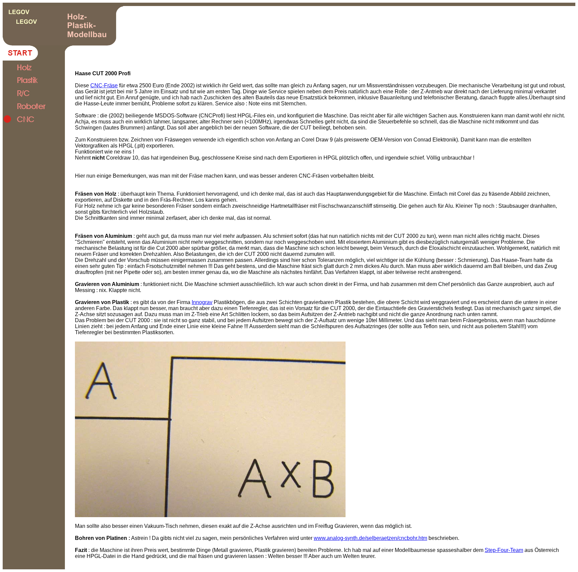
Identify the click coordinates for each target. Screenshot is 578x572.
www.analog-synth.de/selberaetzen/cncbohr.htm (370, 538)
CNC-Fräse (104, 85)
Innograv (202, 302)
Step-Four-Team (504, 550)
